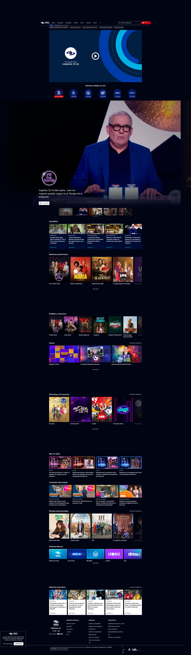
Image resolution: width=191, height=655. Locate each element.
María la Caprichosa (92, 235)
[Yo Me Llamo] (56, 324)
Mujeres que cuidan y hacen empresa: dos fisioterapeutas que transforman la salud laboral (59, 503)
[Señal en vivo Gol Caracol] (132, 93)
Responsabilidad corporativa (115, 632)
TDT (90, 643)
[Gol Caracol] (77, 554)
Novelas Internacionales (58, 511)
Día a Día (51, 423)
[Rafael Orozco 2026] (102, 269)
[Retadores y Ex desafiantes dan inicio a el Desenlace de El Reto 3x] (130, 462)
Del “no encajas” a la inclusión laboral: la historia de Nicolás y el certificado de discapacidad (106, 503)
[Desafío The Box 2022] (115, 324)
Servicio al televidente (94, 640)
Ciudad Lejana (74, 540)
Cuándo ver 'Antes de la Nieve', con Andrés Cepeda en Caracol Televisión (133, 605)
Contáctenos (92, 629)
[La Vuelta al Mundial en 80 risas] (95, 354)
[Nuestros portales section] (79, 620)
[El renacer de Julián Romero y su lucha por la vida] (84, 491)
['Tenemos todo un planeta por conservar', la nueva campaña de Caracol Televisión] (77, 595)
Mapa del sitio (92, 634)
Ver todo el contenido (135, 343)
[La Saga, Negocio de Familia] (123, 269)
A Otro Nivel (67, 335)
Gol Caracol (71, 561)
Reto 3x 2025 (54, 454)
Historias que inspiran (54, 499)
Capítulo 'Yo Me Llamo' (75, 27)
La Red (94, 423)
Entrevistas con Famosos (59, 394)
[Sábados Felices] (64, 354)
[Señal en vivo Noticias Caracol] (73, 93)
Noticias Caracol (54, 561)
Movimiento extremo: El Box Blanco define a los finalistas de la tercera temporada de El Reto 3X (83, 474)
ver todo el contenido (135, 587)
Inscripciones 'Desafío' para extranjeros (59, 27)
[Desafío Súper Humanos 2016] (130, 324)
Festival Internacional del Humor (121, 364)
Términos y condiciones (114, 637)
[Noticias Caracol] (58, 554)
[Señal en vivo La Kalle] (117, 93)
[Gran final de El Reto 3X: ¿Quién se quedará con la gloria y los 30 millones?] (60, 462)
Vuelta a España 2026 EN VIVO (90, 27)
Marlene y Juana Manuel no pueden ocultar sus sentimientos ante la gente (114, 239)
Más (100, 23)
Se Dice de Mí (74, 423)
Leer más (52, 247)
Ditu (125, 561)
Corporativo (53, 601)
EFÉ (93, 540)
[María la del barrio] (59, 526)
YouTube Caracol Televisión (105, 27)
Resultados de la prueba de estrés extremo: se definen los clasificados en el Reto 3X (107, 474)
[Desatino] (100, 324)
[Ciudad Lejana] (80, 526)
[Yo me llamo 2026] (59, 269)
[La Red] (102, 409)
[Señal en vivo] (59, 93)
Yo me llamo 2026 (54, 283)
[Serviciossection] (101, 620)
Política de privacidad (113, 626)
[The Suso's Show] (123, 409)
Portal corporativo (113, 629)
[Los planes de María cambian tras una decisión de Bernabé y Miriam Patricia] (95, 229)
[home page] (45, 22)
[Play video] (95, 56)
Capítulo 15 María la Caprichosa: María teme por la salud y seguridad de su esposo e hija (50, 193)
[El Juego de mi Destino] (123, 526)
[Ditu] (133, 554)
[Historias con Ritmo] (103, 93)
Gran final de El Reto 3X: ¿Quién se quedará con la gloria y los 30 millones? (59, 474)
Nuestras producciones (58, 254)
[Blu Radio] (95, 554)
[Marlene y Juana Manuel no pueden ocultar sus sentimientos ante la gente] (114, 229)
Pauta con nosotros (94, 637)
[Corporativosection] (123, 620)
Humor (52, 343)
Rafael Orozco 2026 (97, 283)
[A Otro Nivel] (71, 324)
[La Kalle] (114, 554)
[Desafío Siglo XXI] (85, 324)
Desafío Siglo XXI (84, 335)
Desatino (96, 335)
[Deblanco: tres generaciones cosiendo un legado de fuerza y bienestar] (130, 491)
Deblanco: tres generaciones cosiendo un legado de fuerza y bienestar (128, 503)
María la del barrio (54, 540)
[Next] (137, 271)
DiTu (68, 634)
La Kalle (107, 561)
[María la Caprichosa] (80, 269)
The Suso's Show (118, 423)
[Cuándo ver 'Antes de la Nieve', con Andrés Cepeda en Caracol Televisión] (133, 595)
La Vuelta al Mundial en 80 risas (90, 364)
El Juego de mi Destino (120, 540)
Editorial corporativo (57, 587)
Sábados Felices (54, 364)
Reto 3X (51, 470)
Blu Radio (89, 561)
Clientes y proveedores (94, 623)
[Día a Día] (59, 409)
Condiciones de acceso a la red (116, 623)
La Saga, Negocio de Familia (121, 283)
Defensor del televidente (95, 632)
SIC (109, 634)
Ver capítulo (36, 203)
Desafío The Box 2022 (115, 335)
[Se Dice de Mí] (80, 409)
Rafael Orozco (53, 235)
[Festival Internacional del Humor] (127, 354)
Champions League (118, 27)
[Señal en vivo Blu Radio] (88, 93)
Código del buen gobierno (95, 626)
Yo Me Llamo (128, 235)
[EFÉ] (102, 526)
